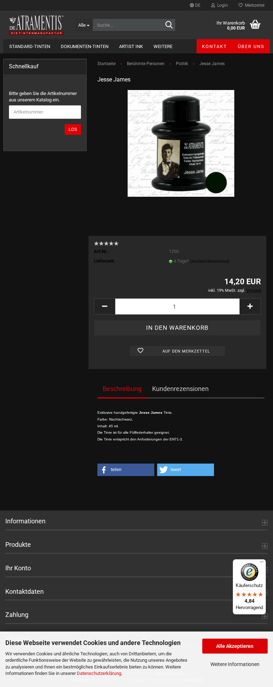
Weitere (163, 46)
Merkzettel (253, 5)
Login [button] (221, 5)
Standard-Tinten (29, 46)
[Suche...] (169, 25)
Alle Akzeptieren (234, 646)
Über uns (251, 46)
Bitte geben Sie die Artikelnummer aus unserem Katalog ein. (43, 97)
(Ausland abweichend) (209, 261)
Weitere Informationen (234, 664)
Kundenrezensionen (180, 388)
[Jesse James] (181, 143)
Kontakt (214, 46)
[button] (195, 5)
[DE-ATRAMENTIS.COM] (37, 25)
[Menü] (261, 563)
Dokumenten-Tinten (84, 46)
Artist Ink (131, 46)
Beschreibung (122, 388)
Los (73, 129)
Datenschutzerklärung (99, 673)
